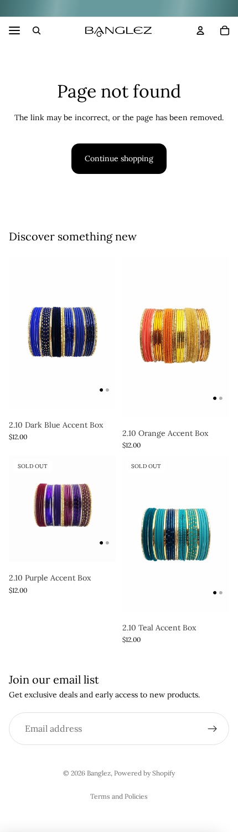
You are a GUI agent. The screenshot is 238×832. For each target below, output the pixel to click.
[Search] (36, 30)
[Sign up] (212, 729)
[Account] (200, 30)
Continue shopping (119, 158)
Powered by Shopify (144, 773)
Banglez (99, 773)
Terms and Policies (119, 796)
